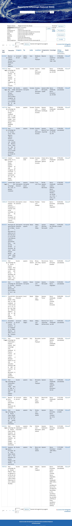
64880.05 (4, 182)
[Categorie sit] (12, 27)
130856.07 (4, 202)
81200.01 (4, 338)
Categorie (18, 50)
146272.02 (4, 128)
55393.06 (4, 426)
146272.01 (4, 158)
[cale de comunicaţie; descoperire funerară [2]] (32, 32)
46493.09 (4, 282)
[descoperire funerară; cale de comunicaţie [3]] (32, 40)
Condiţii (61, 39)
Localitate (38, 50)
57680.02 (4, 410)
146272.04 (4, 107)
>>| (13, 45)
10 (65, 44)
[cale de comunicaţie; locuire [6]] (32, 34)
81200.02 (4, 380)
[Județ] (12, 33)
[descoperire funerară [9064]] (32, 39)
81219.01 (4, 56)
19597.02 (4, 466)
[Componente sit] (12, 30)
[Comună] (12, 34)
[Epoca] (12, 37)
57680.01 (4, 397)
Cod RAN (39, 12)
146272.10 (4, 88)
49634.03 (4, 224)
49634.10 (4, 321)
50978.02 (4, 261)
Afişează (67, 56)
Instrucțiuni (61, 35)
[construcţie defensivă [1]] (32, 37)
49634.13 (4, 296)
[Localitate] (12, 36)
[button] (69, 2)
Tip (24, 50)
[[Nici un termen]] (32, 27)
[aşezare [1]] (32, 29)
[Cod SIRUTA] (12, 32)
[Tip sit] (12, 29)
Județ (31, 50)
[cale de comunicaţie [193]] (32, 30)
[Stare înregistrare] (12, 40)
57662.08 (4, 447)
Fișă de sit (60, 26)
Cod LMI (46, 12)
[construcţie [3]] (32, 36)
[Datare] (12, 39)
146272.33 (4, 68)
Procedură (61, 30)
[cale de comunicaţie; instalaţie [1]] (32, 33)
